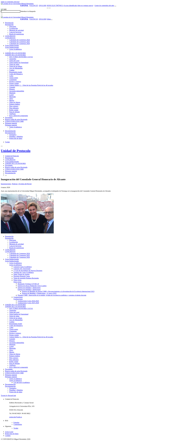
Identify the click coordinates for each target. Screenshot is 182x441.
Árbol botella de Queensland (18, 62)
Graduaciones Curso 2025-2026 (28, 303)
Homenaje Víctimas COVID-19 (28, 284)
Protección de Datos (11, 434)
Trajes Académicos (15, 127)
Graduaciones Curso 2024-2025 (28, 301)
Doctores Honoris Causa (21, 276)
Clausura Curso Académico (22, 267)
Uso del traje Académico (21, 382)
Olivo (11, 98)
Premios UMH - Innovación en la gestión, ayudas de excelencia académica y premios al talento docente (52, 295)
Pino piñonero (14, 108)
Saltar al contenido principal (10, 2)
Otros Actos (17, 280)
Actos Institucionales (12, 45)
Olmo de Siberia (14, 102)
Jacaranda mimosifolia (16, 91)
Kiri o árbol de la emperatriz (18, 116)
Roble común (13, 110)
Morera (11, 100)
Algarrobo (12, 59)
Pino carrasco (13, 106)
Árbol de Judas (14, 64)
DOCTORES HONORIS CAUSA (21, 57)
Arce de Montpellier (16, 68)
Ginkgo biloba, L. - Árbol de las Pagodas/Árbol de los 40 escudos (31, 85)
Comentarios (17, 424)
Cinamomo (13, 80)
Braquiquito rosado (15, 72)
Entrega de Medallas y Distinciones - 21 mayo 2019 (39, 293)
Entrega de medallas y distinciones (29, 288)
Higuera (12, 89)
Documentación (10, 131)
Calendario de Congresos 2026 (19, 43)
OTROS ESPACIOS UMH (14, 121)
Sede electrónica (55, 5)
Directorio (12, 26)
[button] (9, 25)
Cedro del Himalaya (16, 74)
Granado (12, 87)
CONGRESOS (10, 36)
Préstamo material (11, 123)
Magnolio (12, 97)
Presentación (9, 23)
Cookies (8, 435)
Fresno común (14, 83)
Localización (13, 28)
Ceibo (11, 76)
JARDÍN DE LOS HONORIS (15, 53)
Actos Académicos (15, 49)
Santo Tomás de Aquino (21, 274)
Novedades (9, 117)
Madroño (12, 93)
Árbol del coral (14, 61)
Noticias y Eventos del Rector (22, 184)
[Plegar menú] (51, 19)
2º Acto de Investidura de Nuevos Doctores (27, 270)
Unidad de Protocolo (15, 151)
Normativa (12, 135)
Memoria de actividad (16, 30)
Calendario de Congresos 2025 (19, 42)
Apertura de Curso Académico (23, 272)
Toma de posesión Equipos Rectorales (26, 278)
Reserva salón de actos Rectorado (16, 119)
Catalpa (11, 70)
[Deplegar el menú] (6, 175)
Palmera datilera (14, 104)
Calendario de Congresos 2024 (19, 40)
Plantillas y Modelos (16, 136)
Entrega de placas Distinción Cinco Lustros (32, 286)
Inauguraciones (6, 184)
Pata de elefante (14, 112)
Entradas (16, 422)
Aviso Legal (9, 432)
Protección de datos (15, 138)
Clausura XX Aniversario (21, 269)
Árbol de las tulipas (15, 66)
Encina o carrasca (15, 81)
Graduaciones (18, 297)
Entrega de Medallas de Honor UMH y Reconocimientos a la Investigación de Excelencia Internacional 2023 (58, 291)
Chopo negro (13, 78)
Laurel (11, 95)
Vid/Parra (12, 114)
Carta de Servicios (15, 32)
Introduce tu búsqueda (28, 11)
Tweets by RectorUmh (8, 395)
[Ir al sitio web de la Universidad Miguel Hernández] (17, 4)
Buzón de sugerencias (16, 34)
